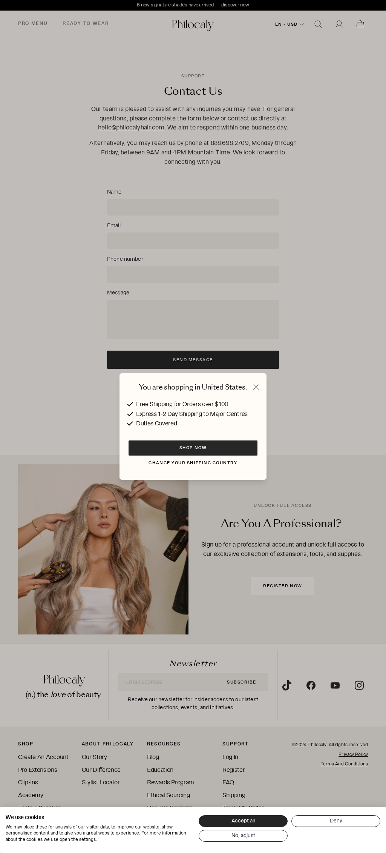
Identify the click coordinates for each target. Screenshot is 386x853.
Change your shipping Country (193, 462)
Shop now (193, 447)
